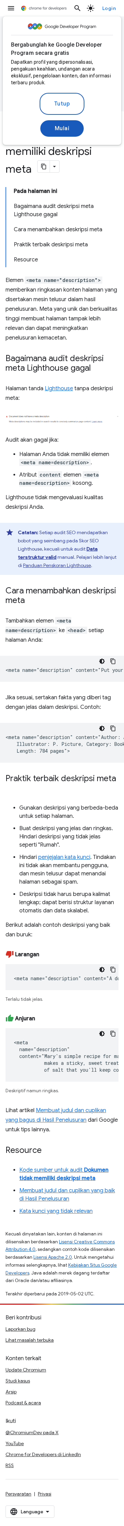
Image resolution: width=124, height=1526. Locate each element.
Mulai (62, 128)
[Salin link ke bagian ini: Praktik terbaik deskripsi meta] (12, 789)
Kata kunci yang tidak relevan (56, 1211)
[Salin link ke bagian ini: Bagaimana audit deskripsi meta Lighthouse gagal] (98, 369)
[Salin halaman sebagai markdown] (44, 166)
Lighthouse (59, 388)
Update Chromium (26, 1370)
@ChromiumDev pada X (32, 1432)
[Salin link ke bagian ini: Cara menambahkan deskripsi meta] (32, 601)
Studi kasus (18, 1381)
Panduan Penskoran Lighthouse (57, 565)
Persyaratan (18, 1494)
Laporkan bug (20, 1329)
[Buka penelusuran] (77, 8)
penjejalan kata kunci (64, 857)
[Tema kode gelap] (101, 661)
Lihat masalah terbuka (30, 1340)
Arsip (11, 1392)
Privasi (44, 1494)
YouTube (15, 1443)
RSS (10, 1465)
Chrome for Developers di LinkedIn (43, 1454)
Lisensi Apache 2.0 (52, 1257)
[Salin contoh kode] (112, 661)
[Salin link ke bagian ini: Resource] (48, 1151)
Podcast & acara (23, 1403)
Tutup (62, 103)
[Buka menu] (11, 8)
